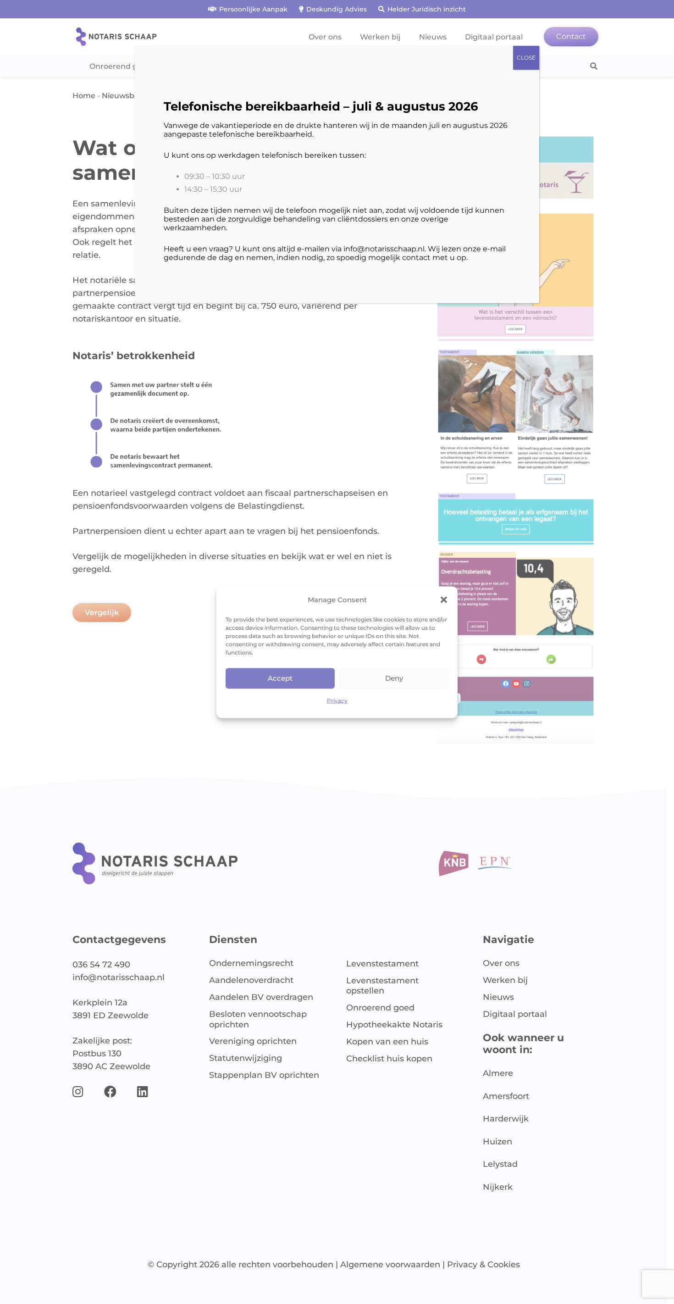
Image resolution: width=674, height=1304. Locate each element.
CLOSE (526, 57)
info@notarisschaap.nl (384, 248)
